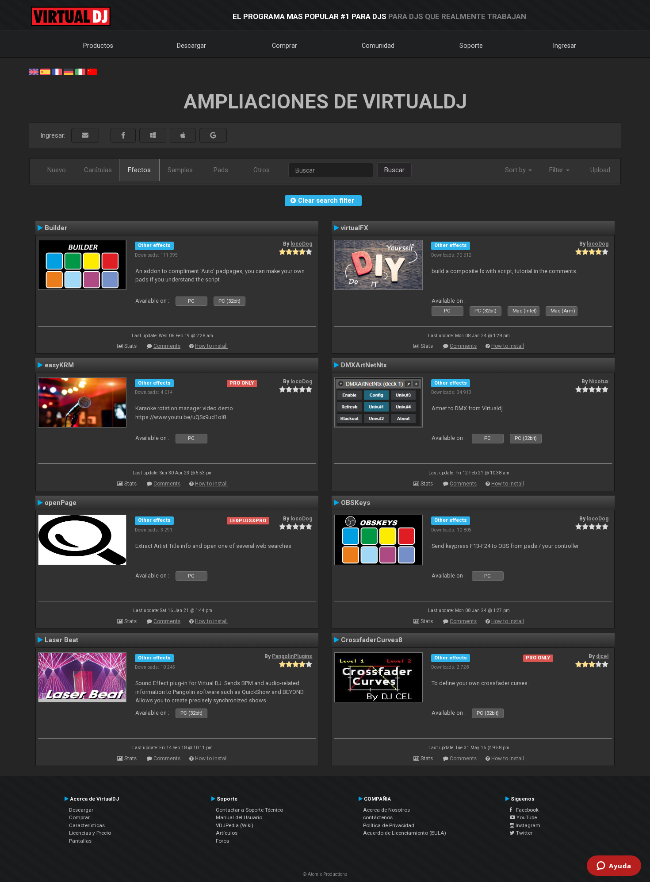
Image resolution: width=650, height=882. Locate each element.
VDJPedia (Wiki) (234, 825)
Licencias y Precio (90, 833)
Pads (221, 170)
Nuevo (56, 170)
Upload (600, 170)
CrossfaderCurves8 (371, 640)
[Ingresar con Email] (85, 135)
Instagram (527, 825)
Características (87, 825)
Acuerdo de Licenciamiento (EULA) (404, 833)
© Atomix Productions (325, 874)
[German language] (68, 71)
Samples (180, 170)
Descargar (191, 45)
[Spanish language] (45, 71)
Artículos (226, 833)
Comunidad (378, 45)
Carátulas (98, 170)
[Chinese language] (92, 71)
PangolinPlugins (292, 656)
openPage (60, 503)
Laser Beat (61, 640)
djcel (602, 656)
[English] (33, 71)
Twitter (523, 833)
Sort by (516, 170)
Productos (98, 45)
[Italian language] (80, 71)
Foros (222, 841)
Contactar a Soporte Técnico (249, 810)
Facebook (525, 810)
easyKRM (59, 365)
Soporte (471, 45)
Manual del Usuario (239, 817)
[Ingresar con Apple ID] (183, 135)
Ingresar (564, 45)
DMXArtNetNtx (364, 365)
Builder (56, 228)
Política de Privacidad (388, 825)
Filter (557, 170)
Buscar (394, 170)
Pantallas (80, 841)
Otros (261, 170)
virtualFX (354, 228)
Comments (166, 346)
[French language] (57, 71)
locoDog (301, 244)
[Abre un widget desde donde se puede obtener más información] (614, 866)
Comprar (284, 45)
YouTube (526, 817)
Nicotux (598, 381)
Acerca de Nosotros (386, 810)
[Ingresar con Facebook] (123, 135)
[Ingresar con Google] (213, 135)
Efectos (139, 170)
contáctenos (378, 817)
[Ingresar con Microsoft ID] (152, 135)
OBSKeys (355, 503)
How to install (211, 346)
